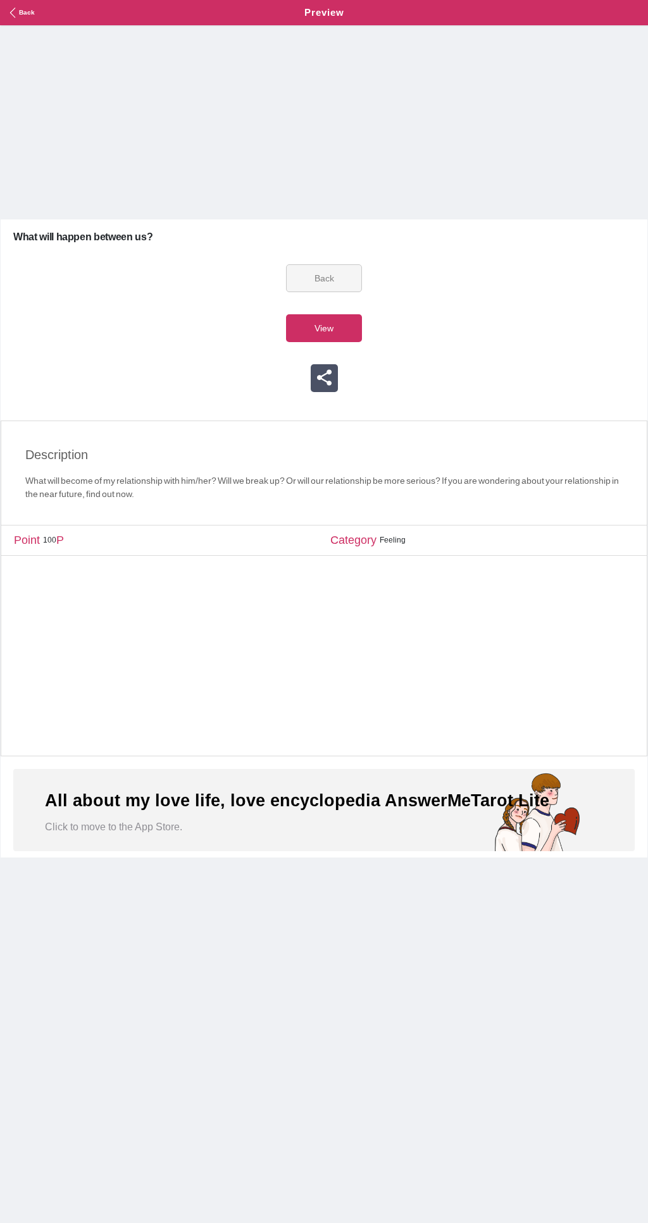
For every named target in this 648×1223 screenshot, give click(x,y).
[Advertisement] (324, 120)
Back (27, 12)
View (324, 328)
